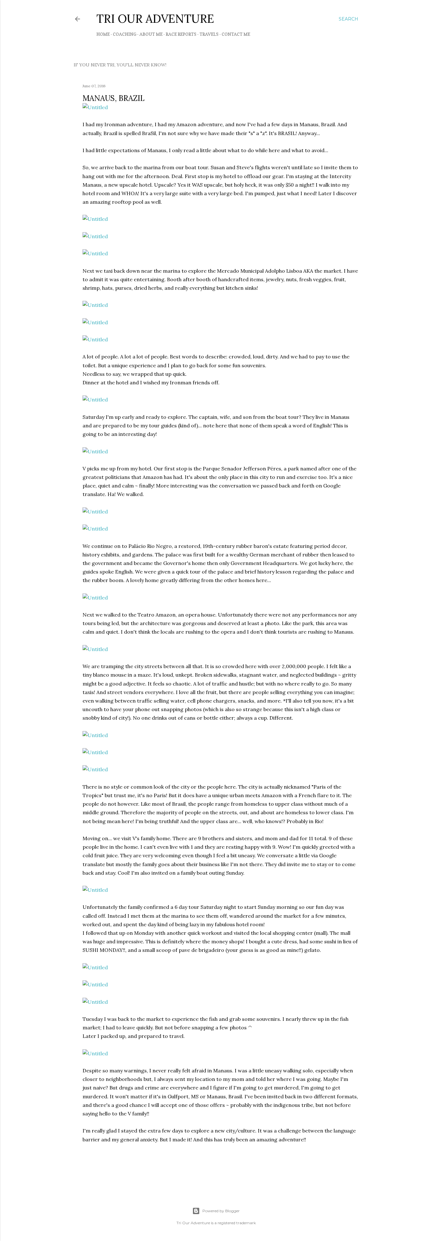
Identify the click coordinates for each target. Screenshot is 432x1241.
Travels (209, 34)
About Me (151, 34)
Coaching (124, 34)
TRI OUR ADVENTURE (155, 18)
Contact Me (236, 34)
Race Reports (181, 34)
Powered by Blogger (221, 1210)
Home (103, 34)
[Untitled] (95, 107)
